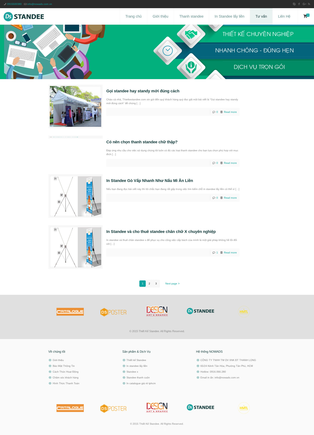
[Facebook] (299, 3)
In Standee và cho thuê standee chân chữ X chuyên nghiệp (161, 231)
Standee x (132, 371)
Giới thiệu (58, 360)
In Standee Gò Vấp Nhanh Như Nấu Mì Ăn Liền (149, 180)
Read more (230, 111)
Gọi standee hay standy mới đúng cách (142, 91)
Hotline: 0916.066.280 (213, 371)
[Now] (24, 16)
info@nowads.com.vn (39, 4)
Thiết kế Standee (136, 360)
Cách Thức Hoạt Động (65, 371)
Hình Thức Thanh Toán (66, 383)
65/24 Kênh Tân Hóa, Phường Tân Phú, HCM (226, 365)
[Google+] (304, 3)
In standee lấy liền (136, 365)
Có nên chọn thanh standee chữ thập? (142, 142)
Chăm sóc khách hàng (65, 377)
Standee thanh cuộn (138, 377)
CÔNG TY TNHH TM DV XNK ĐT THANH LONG (228, 360)
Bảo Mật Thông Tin (64, 365)
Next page (171, 283)
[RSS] (309, 3)
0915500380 (14, 4)
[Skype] (294, 3)
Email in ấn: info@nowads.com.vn (219, 377)
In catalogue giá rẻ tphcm (141, 383)
